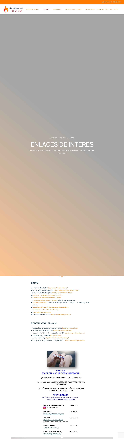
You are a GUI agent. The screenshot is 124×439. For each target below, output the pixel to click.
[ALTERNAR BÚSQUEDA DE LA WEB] (120, 9)
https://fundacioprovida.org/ (62, 330)
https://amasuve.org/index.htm (75, 340)
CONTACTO (117, 2)
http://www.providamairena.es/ (75, 333)
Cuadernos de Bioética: (40, 302)
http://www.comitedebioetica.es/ (62, 293)
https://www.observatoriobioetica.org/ (66, 290)
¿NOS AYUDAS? (107, 2)
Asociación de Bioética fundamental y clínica (47, 298)
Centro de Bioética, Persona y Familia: (45, 300)
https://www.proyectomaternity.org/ (57, 338)
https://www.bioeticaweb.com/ (58, 288)
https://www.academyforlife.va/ (61, 315)
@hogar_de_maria (55, 335)
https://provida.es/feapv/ (70, 328)
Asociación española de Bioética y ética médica (47, 295)
